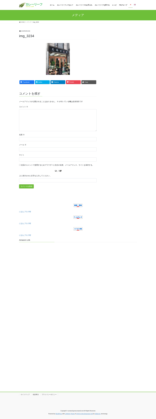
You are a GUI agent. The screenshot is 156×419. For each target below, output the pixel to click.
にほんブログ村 (25, 212)
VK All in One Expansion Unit (84, 414)
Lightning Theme (70, 414)
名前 (22, 135)
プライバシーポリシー (49, 394)
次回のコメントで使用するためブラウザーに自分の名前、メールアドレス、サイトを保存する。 (57, 165)
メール (22, 145)
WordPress (59, 414)
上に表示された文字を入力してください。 (35, 176)
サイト (21, 155)
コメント (23, 107)
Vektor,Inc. (98, 414)
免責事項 (36, 394)
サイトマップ (25, 394)
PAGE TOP (150, 404)
